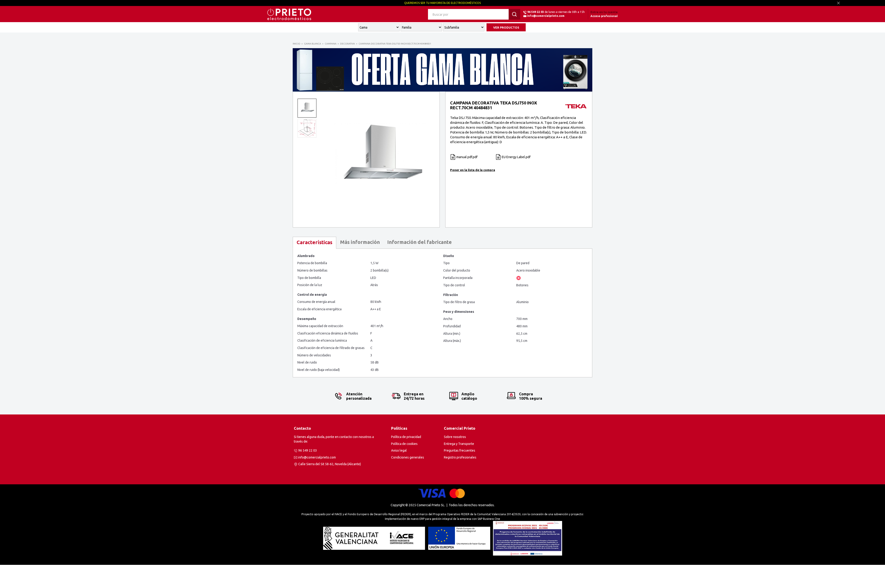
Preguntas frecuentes (459, 450)
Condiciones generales (407, 457)
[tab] (314, 243)
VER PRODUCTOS (506, 27)
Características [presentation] (314, 242)
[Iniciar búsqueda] (514, 14)
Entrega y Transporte (459, 444)
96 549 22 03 (535, 11)
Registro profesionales (460, 457)
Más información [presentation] (360, 242)
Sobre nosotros (455, 437)
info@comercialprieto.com (545, 15)
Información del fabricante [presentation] (419, 242)
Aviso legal (399, 450)
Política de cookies (404, 444)
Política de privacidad (406, 437)
